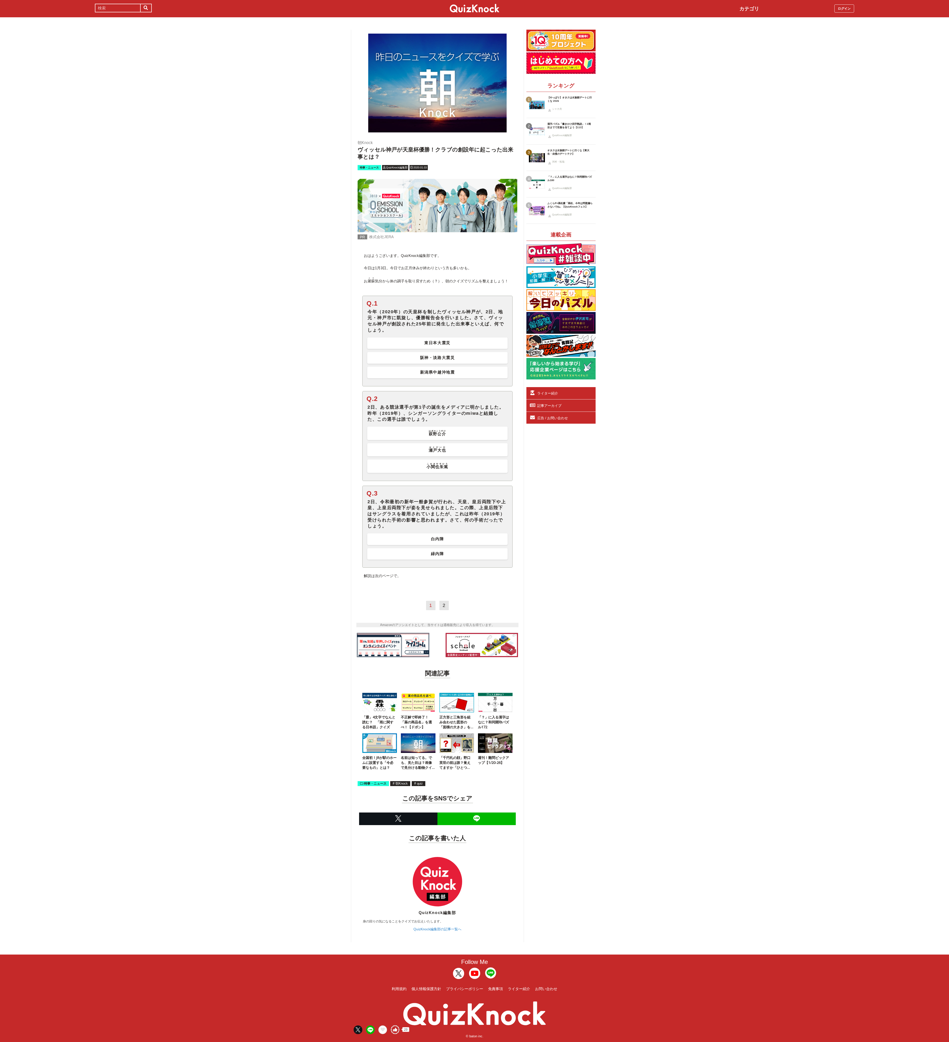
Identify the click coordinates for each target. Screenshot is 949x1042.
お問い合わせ (546, 989)
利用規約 (399, 989)
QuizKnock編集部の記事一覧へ (437, 929)
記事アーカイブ (549, 406)
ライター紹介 (547, 393)
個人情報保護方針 (426, 989)
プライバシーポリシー (464, 989)
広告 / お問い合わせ (552, 418)
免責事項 (495, 989)
